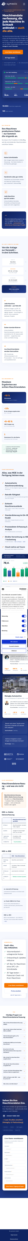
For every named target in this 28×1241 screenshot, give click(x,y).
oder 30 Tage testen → (16, 995)
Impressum (14, 1235)
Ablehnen (14, 650)
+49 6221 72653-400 (11, 1116)
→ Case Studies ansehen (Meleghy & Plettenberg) (12, 1121)
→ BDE (23, 542)
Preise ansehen (16, 991)
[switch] (24, 621)
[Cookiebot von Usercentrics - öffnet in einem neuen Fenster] (19, 589)
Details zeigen (19, 637)
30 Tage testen (10, 58)
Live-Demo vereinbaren (12, 52)
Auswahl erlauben (14, 646)
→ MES (5, 921)
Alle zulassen (14, 641)
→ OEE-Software (17, 542)
